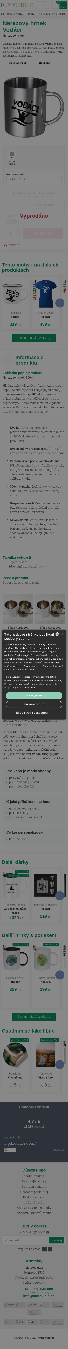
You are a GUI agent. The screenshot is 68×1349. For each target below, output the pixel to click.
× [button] (62, 634)
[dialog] (34, 675)
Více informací (27, 687)
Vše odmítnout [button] (34, 704)
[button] (34, 712)
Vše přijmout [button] (34, 695)
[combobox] (57, 634)
